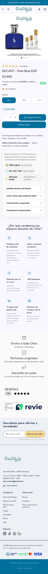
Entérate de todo (34, 434)
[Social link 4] (19, 533)
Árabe (5, 511)
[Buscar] (8, 9)
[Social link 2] (9, 533)
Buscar (25, 497)
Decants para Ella (8, 506)
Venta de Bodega (10, 497)
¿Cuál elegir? (9, 109)
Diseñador (7, 515)
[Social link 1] (4, 533)
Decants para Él (9, 501)
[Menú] (3, 9)
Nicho (5, 519)
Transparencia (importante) (18, 210)
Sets (4, 522)
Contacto (26, 501)
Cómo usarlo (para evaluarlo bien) (21, 196)
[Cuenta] (39, 9)
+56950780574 (11, 486)
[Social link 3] (14, 533)
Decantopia (19, 563)
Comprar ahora (24, 125)
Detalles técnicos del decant (18, 188)
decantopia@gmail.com (13, 481)
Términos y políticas (24, 568)
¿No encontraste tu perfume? (30, 506)
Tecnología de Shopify (31, 563)
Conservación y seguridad (17, 203)
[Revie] (29, 407)
